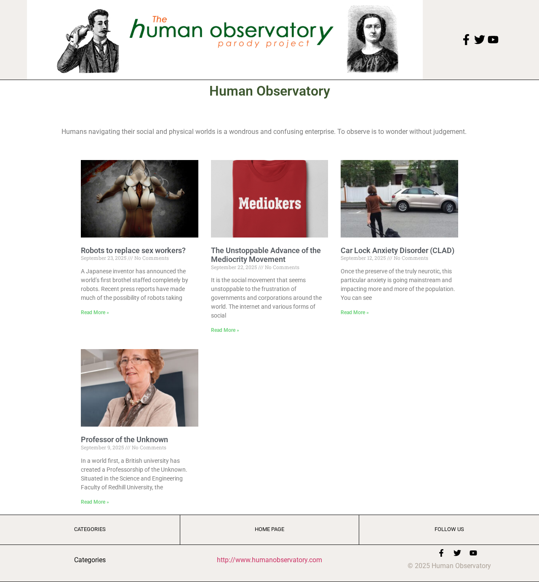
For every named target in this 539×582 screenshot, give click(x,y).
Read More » (95, 312)
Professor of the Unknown (124, 439)
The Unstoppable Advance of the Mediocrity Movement (266, 255)
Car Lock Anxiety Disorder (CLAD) (397, 250)
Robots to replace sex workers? (133, 250)
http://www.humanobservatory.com (269, 560)
